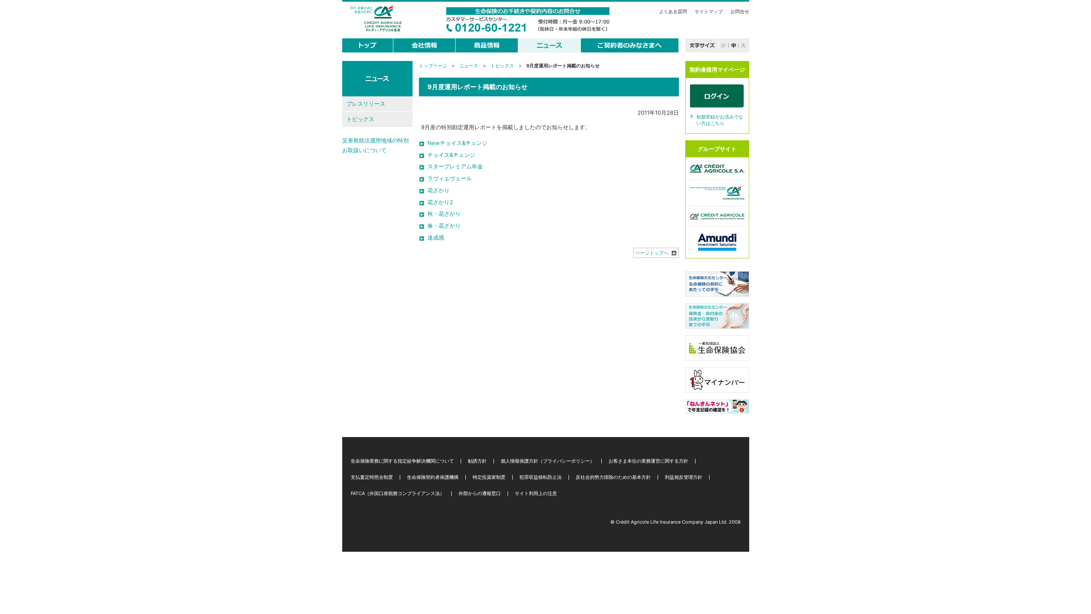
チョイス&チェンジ (451, 154)
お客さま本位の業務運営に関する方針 (648, 461)
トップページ (433, 66)
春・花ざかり (444, 225)
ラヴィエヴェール (449, 178)
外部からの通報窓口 (480, 493)
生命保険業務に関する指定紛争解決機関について (402, 461)
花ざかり (438, 190)
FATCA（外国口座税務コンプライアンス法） (397, 493)
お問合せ (739, 11)
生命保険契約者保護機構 (433, 477)
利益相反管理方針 (683, 477)
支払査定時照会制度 (372, 477)
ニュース (468, 66)
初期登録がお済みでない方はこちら (719, 120)
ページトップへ (651, 253)
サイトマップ (709, 11)
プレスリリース (365, 103)
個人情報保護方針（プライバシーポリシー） (548, 461)
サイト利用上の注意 (536, 493)
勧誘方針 (477, 461)
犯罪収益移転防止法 (541, 477)
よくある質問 (673, 11)
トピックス (502, 66)
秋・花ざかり (444, 213)
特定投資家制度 (489, 477)
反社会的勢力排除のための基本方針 (613, 477)
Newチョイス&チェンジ (457, 142)
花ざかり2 (440, 202)
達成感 (435, 237)
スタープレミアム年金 (455, 166)
